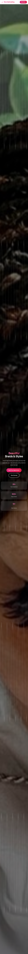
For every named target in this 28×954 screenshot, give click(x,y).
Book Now (23, 2)
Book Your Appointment (14, 470)
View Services (14, 475)
